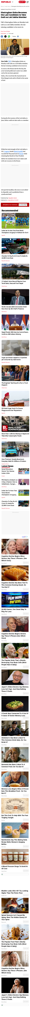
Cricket (3, 476)
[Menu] (27, 2)
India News (3, 33)
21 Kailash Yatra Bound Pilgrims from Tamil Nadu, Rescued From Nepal (14, 282)
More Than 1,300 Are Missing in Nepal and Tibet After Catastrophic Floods (15, 435)
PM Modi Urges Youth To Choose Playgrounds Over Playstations (12, 409)
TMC (9, 61)
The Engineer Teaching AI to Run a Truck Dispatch (15, 384)
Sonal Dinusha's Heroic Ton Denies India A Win (8, 471)
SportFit (3, 235)
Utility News (4, 387)
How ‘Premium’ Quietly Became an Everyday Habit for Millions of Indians (14, 460)
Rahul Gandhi (18, 151)
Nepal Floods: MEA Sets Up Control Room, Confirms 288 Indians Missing (15, 333)
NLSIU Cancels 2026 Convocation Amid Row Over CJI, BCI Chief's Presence (14, 308)
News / (2, 6)
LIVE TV (23, 2)
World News (4, 286)
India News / (8, 6)
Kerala (21, 154)
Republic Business (6, 260)
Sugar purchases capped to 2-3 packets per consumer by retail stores (14, 359)
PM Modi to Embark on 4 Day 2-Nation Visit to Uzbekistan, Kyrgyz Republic (10, 483)
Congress (7, 151)
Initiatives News (5, 463)
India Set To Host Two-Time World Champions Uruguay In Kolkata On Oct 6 (15, 232)
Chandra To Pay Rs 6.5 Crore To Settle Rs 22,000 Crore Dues (14, 257)
